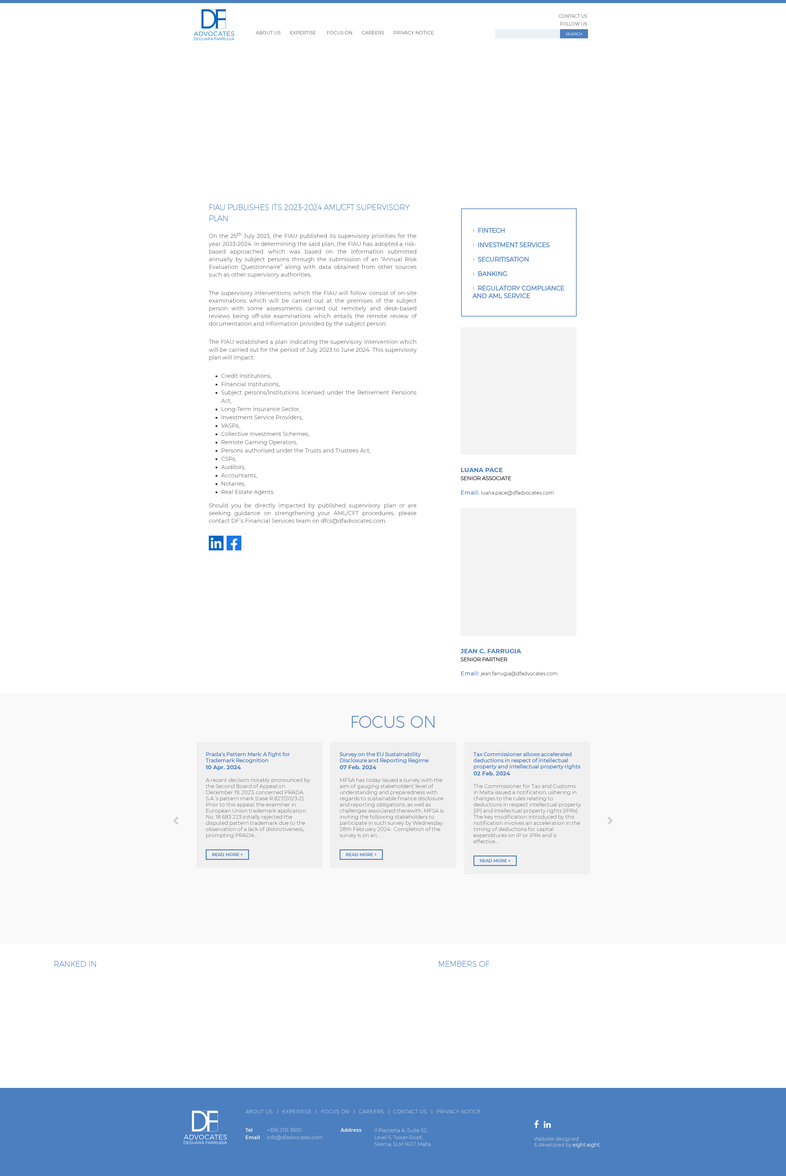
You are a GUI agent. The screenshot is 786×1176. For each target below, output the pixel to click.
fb (234, 543)
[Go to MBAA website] (579, 1003)
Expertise (303, 33)
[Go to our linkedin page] (549, 1126)
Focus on (339, 33)
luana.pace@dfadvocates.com (517, 493)
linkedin (216, 543)
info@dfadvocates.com (295, 1137)
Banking (492, 274)
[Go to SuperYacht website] (502, 1003)
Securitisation (503, 259)
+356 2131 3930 (284, 1130)
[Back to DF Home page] (214, 38)
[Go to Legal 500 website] (110, 1001)
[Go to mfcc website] (425, 1003)
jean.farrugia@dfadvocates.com (519, 674)
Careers (373, 33)
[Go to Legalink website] (463, 1052)
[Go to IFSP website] (540, 1052)
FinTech (491, 230)
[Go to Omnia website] (387, 1052)
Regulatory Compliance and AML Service (518, 292)
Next (610, 821)
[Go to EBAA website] (348, 1003)
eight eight (586, 1145)
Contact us (573, 16)
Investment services (514, 245)
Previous (175, 821)
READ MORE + (227, 854)
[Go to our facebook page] (538, 1126)
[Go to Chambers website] (39, 1001)
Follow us (573, 24)
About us (268, 33)
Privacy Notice (413, 33)
